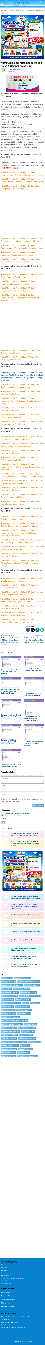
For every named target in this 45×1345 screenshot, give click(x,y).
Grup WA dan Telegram (8, 1325)
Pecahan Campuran (23, 1006)
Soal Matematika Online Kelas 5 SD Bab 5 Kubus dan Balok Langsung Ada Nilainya (22, 548)
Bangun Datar (7, 978)
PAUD (25, 1003)
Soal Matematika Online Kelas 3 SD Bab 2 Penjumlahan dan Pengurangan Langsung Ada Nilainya (22, 377)
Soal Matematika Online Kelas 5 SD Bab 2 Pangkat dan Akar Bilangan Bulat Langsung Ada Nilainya (21, 524)
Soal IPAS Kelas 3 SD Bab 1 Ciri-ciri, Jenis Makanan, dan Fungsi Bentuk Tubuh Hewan (24, 906)
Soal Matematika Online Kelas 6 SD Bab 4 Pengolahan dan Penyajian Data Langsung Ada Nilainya (22, 600)
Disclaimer (4, 1267)
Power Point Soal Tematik (10, 1017)
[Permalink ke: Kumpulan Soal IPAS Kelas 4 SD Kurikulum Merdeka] (11, 756)
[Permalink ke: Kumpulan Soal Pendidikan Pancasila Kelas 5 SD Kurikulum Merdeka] (11, 682)
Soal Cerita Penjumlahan (27, 1028)
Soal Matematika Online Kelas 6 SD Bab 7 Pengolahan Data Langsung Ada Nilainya (18, 620)
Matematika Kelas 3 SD (9, 992)
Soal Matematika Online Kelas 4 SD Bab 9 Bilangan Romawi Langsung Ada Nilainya (21, 495)
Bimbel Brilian (22, 2)
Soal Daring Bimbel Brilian (10, 1031)
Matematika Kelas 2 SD (21, 989)
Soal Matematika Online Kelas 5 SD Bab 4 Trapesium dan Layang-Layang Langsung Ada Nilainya (22, 541)
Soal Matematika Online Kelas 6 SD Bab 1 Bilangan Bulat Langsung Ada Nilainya (21, 579)
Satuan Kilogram (31, 1024)
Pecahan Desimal (8, 1010)
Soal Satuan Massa (8, 1056)
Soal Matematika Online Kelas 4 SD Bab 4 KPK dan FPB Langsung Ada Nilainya (21, 458)
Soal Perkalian (23, 1052)
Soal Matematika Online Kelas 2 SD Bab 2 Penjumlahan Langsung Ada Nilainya (18, 282)
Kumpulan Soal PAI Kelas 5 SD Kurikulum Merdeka (33, 695)
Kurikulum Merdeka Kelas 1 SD (28, 982)
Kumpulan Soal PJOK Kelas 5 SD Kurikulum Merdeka (33, 670)
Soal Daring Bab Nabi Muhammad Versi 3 (25, 916)
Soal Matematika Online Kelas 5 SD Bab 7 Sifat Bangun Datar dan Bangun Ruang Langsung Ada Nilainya (20, 563)
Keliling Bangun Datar (23, 978)
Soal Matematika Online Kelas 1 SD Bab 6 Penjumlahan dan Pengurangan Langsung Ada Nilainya (22, 246)
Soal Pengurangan (25, 1049)
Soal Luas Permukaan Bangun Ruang (13, 1042)
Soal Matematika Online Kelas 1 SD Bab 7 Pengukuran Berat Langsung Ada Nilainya (18, 253)
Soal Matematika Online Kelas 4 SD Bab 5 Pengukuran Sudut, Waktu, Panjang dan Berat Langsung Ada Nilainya (22, 467)
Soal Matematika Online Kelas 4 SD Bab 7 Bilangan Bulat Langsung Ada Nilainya (21, 482)
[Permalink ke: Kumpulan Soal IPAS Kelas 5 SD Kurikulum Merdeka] (11, 706)
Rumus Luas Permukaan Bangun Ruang (14, 1021)
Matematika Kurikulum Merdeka (30, 996)
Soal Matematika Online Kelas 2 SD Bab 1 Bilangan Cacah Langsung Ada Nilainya (21, 275)
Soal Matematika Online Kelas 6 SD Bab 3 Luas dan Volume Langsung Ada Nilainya (22, 593)
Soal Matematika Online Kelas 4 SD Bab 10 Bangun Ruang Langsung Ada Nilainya (21, 502)
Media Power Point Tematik (10, 1003)
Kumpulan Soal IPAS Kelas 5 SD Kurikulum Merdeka (11, 716)
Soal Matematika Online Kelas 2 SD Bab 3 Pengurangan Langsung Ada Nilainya (18, 289)
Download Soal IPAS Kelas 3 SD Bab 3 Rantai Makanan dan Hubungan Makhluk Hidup (26, 843)
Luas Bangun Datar (32, 985)
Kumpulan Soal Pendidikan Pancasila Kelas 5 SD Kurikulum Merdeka (10, 691)
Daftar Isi (3, 1265)
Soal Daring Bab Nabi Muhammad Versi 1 (25, 932)
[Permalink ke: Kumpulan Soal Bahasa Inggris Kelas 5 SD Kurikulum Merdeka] (34, 707)
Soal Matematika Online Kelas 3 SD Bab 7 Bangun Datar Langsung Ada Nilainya (21, 416)
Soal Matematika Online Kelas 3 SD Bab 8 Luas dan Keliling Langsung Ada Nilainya (22, 422)
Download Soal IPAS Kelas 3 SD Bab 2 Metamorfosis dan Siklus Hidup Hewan (25, 897)
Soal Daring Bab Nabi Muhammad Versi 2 (25, 924)
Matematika (6, 989)
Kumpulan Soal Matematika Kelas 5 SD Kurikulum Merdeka (33, 743)
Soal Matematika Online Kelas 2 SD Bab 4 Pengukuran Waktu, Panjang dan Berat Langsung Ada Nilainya (21, 297)
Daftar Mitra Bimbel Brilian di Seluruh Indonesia (15, 1317)
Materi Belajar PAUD (23, 999)
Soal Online (25, 1045)
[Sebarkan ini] (28, 630)
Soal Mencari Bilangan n (9, 1045)
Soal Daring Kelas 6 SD (9, 1035)
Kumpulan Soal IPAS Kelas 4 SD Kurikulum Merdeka (11, 766)
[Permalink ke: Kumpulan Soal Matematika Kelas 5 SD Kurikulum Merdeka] (34, 732)
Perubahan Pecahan (24, 1010)
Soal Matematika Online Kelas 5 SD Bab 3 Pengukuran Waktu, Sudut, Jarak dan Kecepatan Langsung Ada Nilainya (19, 533)
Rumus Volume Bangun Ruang (11, 1024)
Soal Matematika (35, 1042)
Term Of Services (6, 1283)
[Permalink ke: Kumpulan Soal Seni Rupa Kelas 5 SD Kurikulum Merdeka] (11, 662)
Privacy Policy (5, 1275)
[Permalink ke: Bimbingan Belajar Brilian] (3, 70)
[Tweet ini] (33, 630)
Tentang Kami (5, 1281)
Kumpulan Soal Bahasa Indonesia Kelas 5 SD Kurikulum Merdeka (9, 742)
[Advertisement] (22, 213)
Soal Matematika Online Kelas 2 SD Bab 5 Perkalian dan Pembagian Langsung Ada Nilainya (22, 351)
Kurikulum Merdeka (8, 982)
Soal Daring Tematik (8, 1038)
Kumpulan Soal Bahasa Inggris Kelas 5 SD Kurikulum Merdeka (32, 718)
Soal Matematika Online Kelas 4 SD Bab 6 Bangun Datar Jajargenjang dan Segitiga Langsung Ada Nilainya (22, 475)
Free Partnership (6, 1319)
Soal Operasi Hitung (8, 1049)
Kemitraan (4, 1273)
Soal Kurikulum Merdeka (27, 1038)
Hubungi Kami (5, 1270)
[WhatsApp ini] (42, 630)
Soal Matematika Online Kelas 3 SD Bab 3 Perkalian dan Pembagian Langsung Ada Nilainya (22, 385)
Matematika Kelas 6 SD (9, 996)
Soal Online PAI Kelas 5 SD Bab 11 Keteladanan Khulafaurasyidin (24, 957)
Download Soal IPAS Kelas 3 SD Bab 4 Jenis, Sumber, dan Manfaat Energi (25, 834)
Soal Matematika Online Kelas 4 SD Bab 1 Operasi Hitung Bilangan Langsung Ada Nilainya (21, 438)
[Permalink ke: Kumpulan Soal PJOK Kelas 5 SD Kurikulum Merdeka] (34, 661)
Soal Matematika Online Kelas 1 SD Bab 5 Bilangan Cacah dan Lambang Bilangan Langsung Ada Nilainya (21, 239)
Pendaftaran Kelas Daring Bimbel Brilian (13, 1327)
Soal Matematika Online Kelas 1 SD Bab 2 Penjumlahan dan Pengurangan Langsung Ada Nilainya (22, 173)
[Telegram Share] (37, 630)
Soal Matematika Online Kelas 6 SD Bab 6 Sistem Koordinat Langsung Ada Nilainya (21, 614)
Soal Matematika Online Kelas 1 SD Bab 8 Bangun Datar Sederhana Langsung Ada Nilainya (21, 260)
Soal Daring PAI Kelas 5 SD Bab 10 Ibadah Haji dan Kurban (24, 966)
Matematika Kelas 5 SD (28, 992)
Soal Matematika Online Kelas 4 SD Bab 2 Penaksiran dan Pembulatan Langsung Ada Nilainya (22, 444)
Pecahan (35, 1003)
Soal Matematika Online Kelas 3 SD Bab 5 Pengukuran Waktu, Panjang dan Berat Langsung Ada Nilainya (21, 401)
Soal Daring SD (26, 1035)
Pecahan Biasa (7, 1006)
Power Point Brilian (8, 1013)
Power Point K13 (24, 1013)
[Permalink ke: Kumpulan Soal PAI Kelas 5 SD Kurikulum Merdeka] (34, 684)
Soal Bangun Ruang (8, 1028)
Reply (2, 822)
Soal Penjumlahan (8, 1052)
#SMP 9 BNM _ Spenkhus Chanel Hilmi (17, 813)
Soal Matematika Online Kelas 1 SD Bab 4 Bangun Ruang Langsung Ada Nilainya (21, 187)
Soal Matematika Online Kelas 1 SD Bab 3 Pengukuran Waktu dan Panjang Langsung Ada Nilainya (22, 180)
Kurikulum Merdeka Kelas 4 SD (11, 985)
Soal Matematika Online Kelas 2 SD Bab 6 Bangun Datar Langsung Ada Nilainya (21, 358)
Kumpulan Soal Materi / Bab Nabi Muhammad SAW (23, 949)
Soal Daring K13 (28, 1031)
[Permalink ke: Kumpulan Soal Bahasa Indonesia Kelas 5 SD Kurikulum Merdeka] (11, 731)
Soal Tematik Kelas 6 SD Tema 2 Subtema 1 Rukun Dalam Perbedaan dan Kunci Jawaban (34, 639)
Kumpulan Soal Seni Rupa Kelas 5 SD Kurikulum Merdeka (10, 672)
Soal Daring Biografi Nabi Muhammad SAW (25, 941)
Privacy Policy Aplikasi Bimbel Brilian (12, 1278)
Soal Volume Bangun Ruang (28, 1056)
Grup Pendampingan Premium (10, 1322)
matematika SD (7, 999)
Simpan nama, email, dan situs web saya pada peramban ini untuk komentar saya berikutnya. (22, 800)
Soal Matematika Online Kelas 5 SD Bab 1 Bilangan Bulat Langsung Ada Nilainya (21, 517)
